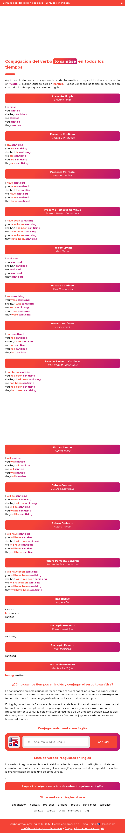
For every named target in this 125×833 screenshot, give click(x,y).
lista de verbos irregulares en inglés (49, 768)
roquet (75, 804)
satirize (51, 810)
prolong (63, 804)
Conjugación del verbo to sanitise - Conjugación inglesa (36, 2)
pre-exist (48, 804)
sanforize (105, 804)
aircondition (19, 804)
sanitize (38, 810)
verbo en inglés (73, 80)
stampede (74, 810)
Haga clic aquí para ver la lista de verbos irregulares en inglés (62, 786)
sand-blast (89, 804)
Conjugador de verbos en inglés (84, 828)
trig (87, 810)
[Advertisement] (62, 31)
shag (62, 810)
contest (35, 804)
